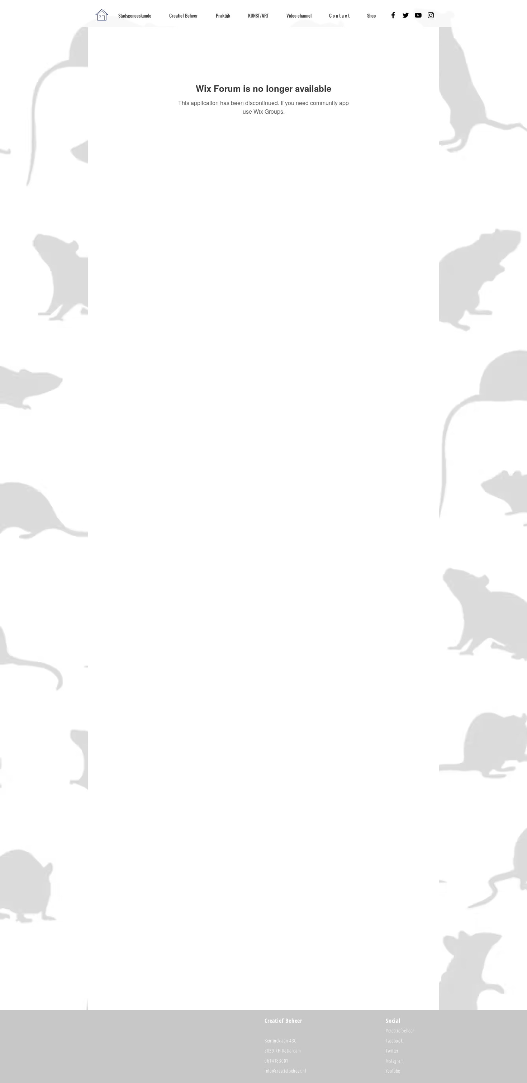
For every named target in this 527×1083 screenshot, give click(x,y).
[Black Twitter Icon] (406, 15)
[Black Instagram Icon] (431, 15)
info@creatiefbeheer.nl (285, 1070)
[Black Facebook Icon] (393, 15)
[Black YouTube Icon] (418, 15)
